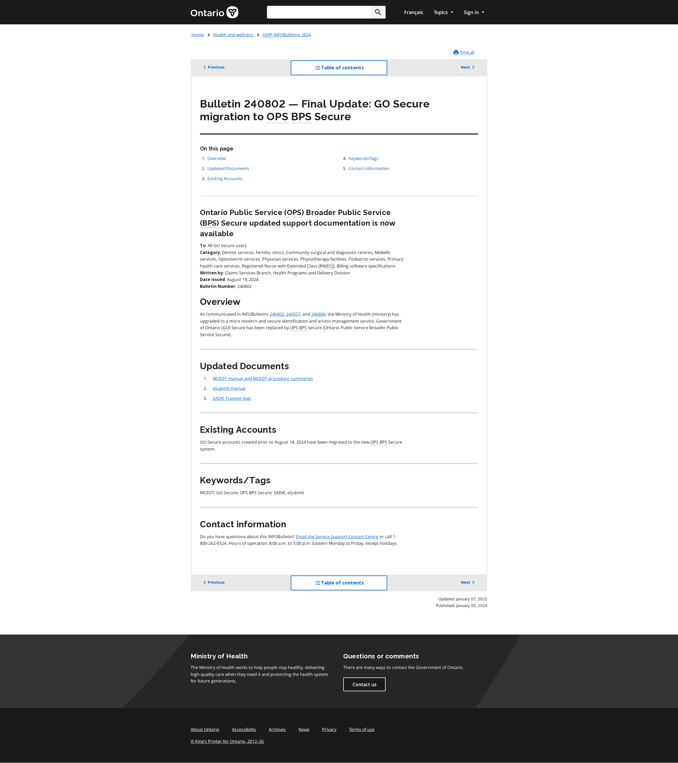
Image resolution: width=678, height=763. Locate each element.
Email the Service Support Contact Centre (337, 536)
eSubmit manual (229, 388)
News (303, 729)
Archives (277, 729)
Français (413, 12)
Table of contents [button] (353, 70)
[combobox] (326, 12)
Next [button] (465, 67)
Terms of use (361, 729)
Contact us (365, 684)
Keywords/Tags (363, 158)
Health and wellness (233, 35)
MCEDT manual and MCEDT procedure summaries (263, 378)
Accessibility (244, 729)
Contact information (369, 168)
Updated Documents (228, 168)
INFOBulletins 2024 (286, 35)
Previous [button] (216, 67)
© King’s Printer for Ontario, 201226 (227, 741)
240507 (293, 314)
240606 (318, 314)
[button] (378, 12)
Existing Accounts (224, 178)
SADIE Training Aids (232, 398)
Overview (216, 158)
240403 (277, 314)
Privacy (329, 729)
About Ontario (205, 729)
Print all (466, 52)
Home (197, 35)
